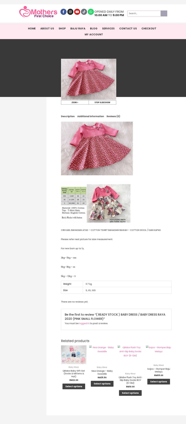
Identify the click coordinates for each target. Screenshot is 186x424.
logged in (84, 323)
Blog (94, 28)
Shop (62, 28)
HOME (32, 28)
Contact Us (128, 28)
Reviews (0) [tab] (113, 116)
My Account (94, 34)
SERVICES (108, 28)
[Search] (164, 13)
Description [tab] (68, 116)
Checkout (149, 28)
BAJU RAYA (77, 28)
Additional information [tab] (90, 116)
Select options (73, 386)
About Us (47, 28)
